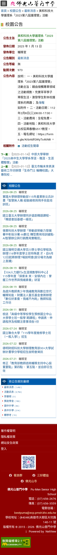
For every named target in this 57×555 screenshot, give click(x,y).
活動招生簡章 (30, 146)
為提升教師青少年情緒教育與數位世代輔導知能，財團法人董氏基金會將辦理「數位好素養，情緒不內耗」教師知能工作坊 (27, 297)
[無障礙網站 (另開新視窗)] (28, 542)
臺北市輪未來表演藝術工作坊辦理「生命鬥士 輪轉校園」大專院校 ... (27, 170)
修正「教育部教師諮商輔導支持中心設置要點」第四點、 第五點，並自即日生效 (27, 367)
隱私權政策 (8, 437)
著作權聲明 (8, 431)
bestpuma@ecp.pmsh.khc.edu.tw (35, 513)
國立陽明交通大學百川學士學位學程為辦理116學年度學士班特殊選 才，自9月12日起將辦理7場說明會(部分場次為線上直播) (28, 255)
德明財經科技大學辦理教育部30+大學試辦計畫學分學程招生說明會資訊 (28, 350)
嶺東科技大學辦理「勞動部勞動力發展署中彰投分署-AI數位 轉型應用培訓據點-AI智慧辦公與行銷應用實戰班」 (28, 234)
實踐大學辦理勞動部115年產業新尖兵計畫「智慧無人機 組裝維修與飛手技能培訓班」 (28, 200)
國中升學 (11, 405)
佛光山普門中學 (45, 527)
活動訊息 (13, 391)
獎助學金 (12, 401)
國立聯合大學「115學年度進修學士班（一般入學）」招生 (27, 335)
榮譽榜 (10, 396)
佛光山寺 (31, 481)
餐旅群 (18, 475)
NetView (50, 531)
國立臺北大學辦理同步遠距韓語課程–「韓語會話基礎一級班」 (27, 217)
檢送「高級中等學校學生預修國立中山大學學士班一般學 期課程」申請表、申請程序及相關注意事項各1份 (27, 317)
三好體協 (43, 475)
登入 (4, 449)
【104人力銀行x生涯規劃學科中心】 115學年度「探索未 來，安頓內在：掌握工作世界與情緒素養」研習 (27, 276)
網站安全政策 (9, 443)
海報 (41, 102)
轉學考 (10, 415)
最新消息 (13, 387)
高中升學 (12, 410)
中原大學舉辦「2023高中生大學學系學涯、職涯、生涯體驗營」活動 (27, 158)
